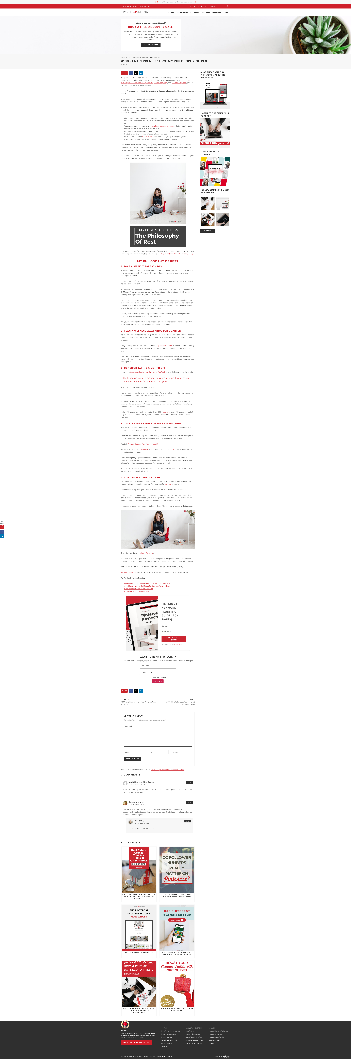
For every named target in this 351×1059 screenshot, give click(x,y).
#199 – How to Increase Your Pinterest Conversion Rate (180, 702)
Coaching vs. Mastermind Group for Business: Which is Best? (147, 586)
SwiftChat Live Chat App (140, 782)
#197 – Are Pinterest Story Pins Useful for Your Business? (138, 702)
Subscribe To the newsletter (136, 1042)
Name (127, 752)
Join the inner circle (166, 1043)
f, (147, 372)
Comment (128, 726)
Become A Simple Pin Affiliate (193, 1037)
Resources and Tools (215, 1040)
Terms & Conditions (155, 1056)
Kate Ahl (125, 65)
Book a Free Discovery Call (169, 1040)
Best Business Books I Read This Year (138, 589)
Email (150, 752)
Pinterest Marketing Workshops (218, 1031)
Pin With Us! (208, 231)
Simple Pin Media (146, 553)
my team (168, 484)
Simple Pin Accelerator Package (170, 1031)
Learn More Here (151, 44)
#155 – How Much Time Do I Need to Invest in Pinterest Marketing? (138, 1011)
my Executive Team (164, 346)
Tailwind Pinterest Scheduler (193, 1043)
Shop (227, 12)
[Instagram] (194, 6)
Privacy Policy (143, 1056)
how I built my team (179, 83)
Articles (206, 12)
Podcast (196, 12)
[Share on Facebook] (131, 73)
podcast (172, 449)
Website (175, 752)
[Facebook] (191, 6)
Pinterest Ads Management (169, 1034)
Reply (189, 782)
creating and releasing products (163, 126)
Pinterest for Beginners (215, 1034)
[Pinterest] (198, 6)
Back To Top (166, 1056)
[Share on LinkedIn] (141, 73)
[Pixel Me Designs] (226, 1056)
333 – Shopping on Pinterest (139, 952)
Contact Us (164, 1046)
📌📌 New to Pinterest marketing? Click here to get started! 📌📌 (175, 2)
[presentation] (139, 870)
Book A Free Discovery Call (141, 6)
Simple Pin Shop (190, 1031)
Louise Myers (135, 802)
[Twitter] (205, 6)
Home (124, 6)
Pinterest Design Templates (217, 1037)
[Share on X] (136, 73)
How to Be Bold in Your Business (136, 591)
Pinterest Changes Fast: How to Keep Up (143, 444)
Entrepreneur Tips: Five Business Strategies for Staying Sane (147, 583)
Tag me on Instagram (129, 572)
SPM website (143, 449)
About (129, 6)
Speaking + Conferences (192, 1034)
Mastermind (166, 412)
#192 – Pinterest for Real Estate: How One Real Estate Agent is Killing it (139, 897)
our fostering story (160, 83)
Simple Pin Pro (147, 137)
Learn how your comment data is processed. (167, 770)
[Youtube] (201, 6)
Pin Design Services (166, 1037)
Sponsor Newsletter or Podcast (194, 1040)
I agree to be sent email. (159, 677)
